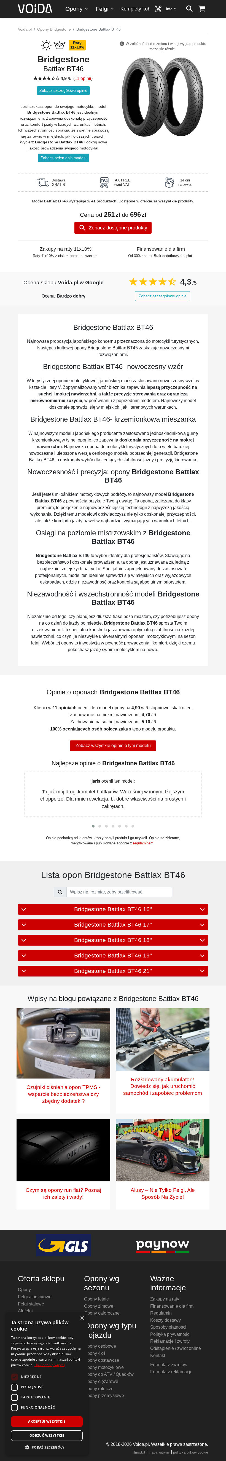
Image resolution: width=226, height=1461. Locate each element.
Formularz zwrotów (168, 1364)
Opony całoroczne (102, 1313)
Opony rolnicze (99, 1388)
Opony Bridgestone (54, 29)
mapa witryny (159, 1452)
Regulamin (161, 1313)
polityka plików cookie (190, 1452)
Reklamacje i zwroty (170, 1341)
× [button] (82, 1318)
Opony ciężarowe (101, 1381)
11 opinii (83, 78)
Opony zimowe (98, 1306)
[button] (93, 826)
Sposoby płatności (168, 1327)
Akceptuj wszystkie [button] (46, 1421)
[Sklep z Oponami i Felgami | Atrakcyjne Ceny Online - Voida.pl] (37, 9)
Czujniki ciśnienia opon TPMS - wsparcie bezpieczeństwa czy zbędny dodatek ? (63, 1094)
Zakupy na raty (164, 1299)
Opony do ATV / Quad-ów (109, 1374)
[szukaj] (189, 9)
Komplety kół (134, 9)
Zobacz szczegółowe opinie (63, 90)
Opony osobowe (100, 1346)
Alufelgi (25, 1311)
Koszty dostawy (165, 1320)
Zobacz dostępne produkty (117, 228)
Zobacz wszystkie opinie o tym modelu (113, 745)
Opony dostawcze (101, 1360)
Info (169, 9)
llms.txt (139, 1452)
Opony (74, 9)
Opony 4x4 (94, 1353)
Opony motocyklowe (104, 1367)
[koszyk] (202, 9)
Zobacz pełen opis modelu (64, 158)
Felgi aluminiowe (35, 1296)
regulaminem (143, 843)
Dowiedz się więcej (49, 1365)
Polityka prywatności (170, 1334)
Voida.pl (25, 29)
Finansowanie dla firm (171, 1306)
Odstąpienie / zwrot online (175, 1348)
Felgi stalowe (31, 1304)
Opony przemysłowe (104, 1395)
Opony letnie (96, 1299)
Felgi (102, 9)
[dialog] (47, 1383)
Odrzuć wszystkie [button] (46, 1435)
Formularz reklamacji (170, 1371)
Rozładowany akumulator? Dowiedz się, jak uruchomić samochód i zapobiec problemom (162, 1086)
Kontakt (157, 1355)
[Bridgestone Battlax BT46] (162, 96)
